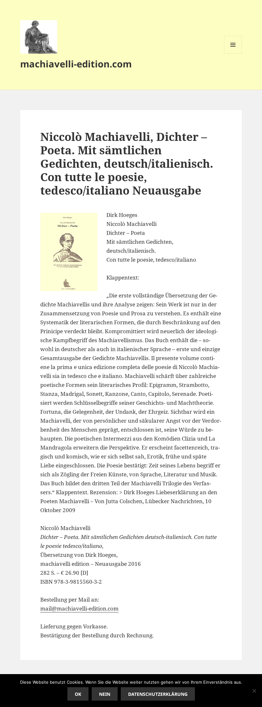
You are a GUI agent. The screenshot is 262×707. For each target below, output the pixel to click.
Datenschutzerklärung (158, 694)
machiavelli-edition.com (76, 64)
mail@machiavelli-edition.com (79, 608)
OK (78, 694)
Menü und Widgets (233, 53)
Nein (104, 694)
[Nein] (254, 691)
